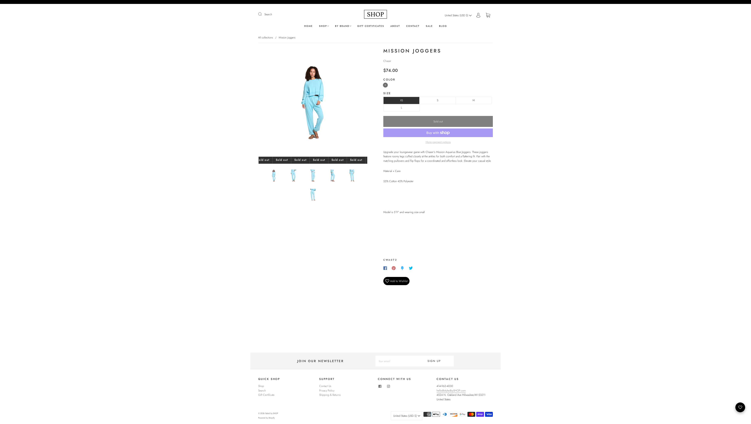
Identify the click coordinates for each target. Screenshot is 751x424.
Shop (323, 26)
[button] (269, 103)
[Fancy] (402, 268)
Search (268, 14)
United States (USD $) (457, 15)
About (395, 26)
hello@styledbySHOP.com (451, 390)
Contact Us (325, 386)
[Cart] (488, 15)
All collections (265, 37)
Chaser (387, 61)
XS (401, 100)
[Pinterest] (393, 268)
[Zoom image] (313, 103)
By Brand (342, 26)
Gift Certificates (370, 26)
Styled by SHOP (271, 413)
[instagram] (388, 386)
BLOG (443, 26)
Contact (413, 26)
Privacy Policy (326, 390)
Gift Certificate (266, 395)
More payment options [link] (438, 142)
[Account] (478, 15)
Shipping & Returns (330, 395)
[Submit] (262, 14)
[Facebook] (385, 268)
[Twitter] (411, 268)
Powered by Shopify (266, 417)
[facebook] (380, 386)
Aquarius (385, 85)
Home (308, 26)
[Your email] (395, 361)
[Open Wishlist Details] (740, 407)
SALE (429, 26)
